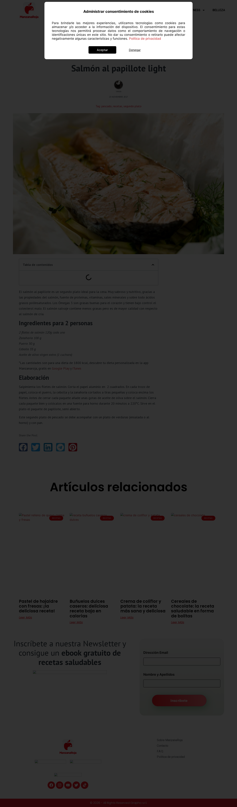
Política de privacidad (145, 38)
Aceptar (102, 50)
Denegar (135, 50)
